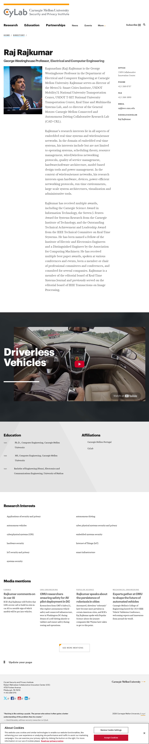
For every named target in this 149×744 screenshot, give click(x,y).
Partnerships (55, 25)
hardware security (15, 543)
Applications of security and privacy (24, 516)
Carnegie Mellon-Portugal (99, 442)
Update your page (20, 662)
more (101, 25)
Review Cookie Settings (111, 730)
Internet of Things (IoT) (87, 543)
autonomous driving (85, 516)
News (75, 25)
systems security (15, 561)
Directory (19, 35)
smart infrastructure (85, 552)
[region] (74, 733)
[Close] (144, 733)
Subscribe (133, 24)
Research (11, 25)
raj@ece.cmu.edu (126, 108)
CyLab (90, 448)
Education (31, 25)
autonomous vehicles (17, 525)
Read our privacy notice (52, 741)
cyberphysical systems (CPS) (20, 534)
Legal (143, 713)
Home (7, 35)
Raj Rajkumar (124, 119)
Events (88, 25)
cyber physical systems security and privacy (96, 525)
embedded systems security (89, 534)
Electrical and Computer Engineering (77, 60)
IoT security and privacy (18, 552)
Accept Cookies (111, 737)
